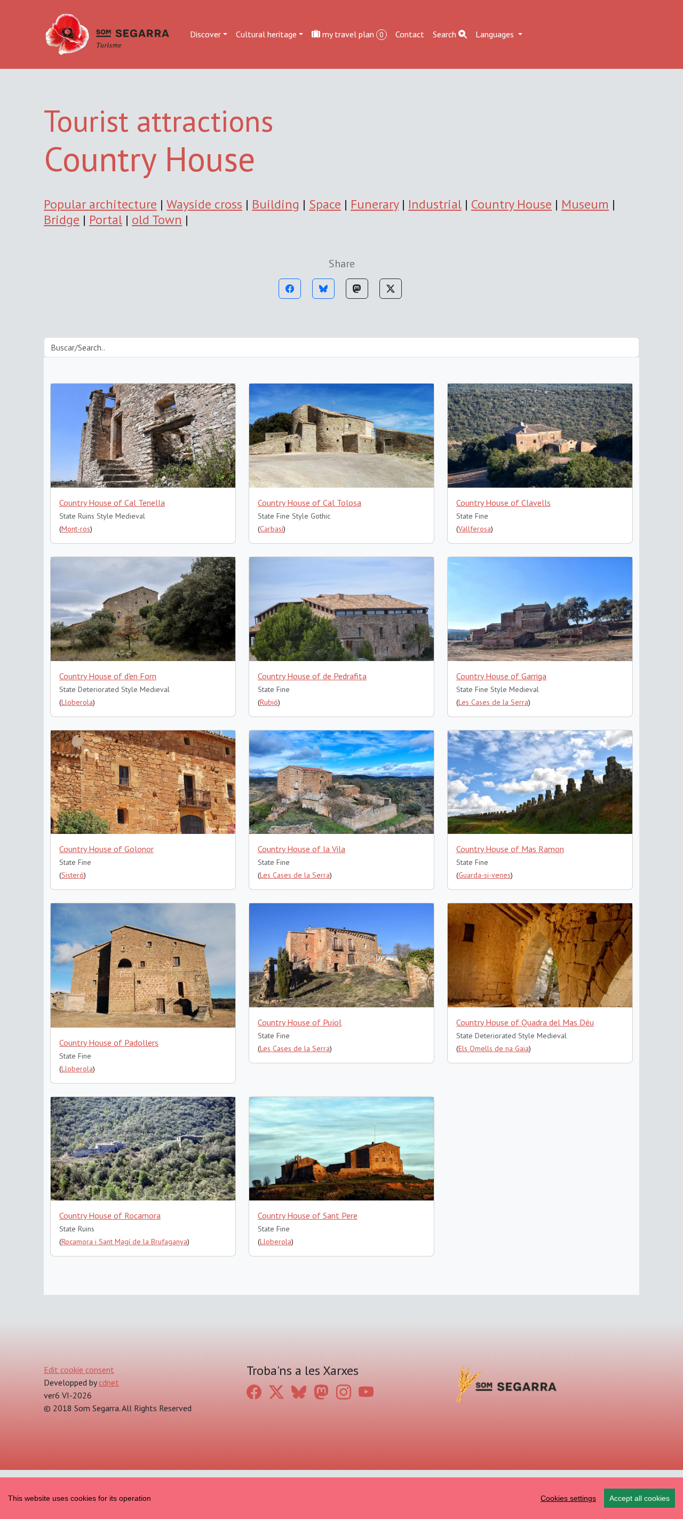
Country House (511, 204)
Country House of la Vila (301, 849)
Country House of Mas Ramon (510, 849)
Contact (409, 34)
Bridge (62, 219)
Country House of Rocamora (110, 1215)
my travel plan (352, 34)
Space (325, 204)
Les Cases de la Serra (493, 702)
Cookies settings (568, 1498)
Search (445, 34)
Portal (105, 219)
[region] (341, 1498)
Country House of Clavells (503, 502)
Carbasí (271, 529)
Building (275, 204)
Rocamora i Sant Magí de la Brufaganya (124, 1241)
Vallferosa (474, 529)
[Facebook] (290, 289)
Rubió (269, 702)
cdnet (109, 1382)
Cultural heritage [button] (266, 34)
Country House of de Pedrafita (312, 676)
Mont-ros (75, 529)
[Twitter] (390, 289)
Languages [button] (495, 34)
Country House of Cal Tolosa (309, 502)
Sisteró (72, 875)
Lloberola (77, 702)
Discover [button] (205, 34)
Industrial (435, 204)
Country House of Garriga (501, 676)
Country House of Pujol (300, 1022)
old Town (157, 219)
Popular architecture (100, 204)
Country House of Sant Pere (308, 1215)
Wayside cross (204, 204)
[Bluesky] (323, 289)
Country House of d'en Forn (107, 676)
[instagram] (343, 1392)
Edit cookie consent (79, 1369)
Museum (585, 204)
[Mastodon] (357, 289)
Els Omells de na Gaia (493, 1048)
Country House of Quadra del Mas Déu (525, 1022)
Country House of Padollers (108, 1042)
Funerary (375, 204)
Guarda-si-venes (484, 875)
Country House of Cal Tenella (112, 502)
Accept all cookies (639, 1498)
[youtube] (366, 1392)
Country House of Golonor (106, 849)
